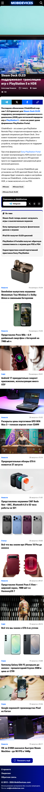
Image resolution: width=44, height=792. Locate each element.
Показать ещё (23, 760)
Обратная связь (8, 777)
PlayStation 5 (12, 120)
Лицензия (6, 773)
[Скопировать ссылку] (37, 102)
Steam (6, 187)
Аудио (34, 88)
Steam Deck (18, 187)
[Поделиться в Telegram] (6, 102)
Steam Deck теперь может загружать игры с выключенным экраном (20, 219)
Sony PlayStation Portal (31, 152)
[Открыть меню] (2, 3)
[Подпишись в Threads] (34, 204)
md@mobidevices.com (15, 788)
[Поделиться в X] (17, 102)
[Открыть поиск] (41, 3)
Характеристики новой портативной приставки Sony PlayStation (20, 251)
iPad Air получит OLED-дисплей (17, 235)
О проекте (6, 769)
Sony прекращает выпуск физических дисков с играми (21, 228)
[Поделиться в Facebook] (27, 102)
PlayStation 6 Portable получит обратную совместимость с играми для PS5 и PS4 (22, 242)
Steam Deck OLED (32, 111)
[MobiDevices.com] (22, 3)
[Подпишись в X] (30, 204)
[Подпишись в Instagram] (39, 204)
